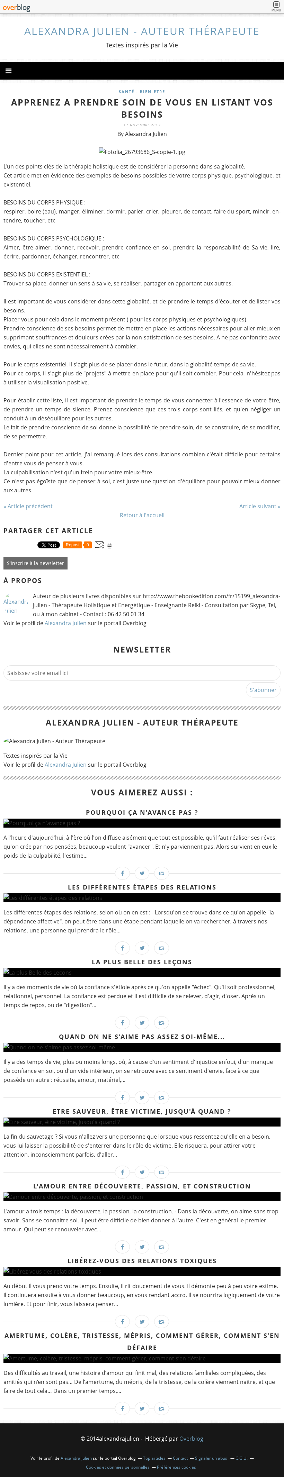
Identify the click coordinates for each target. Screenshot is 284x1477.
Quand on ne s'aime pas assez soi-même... (142, 1036)
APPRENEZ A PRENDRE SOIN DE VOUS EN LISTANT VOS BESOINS (142, 108)
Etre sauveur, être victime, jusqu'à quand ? (142, 1111)
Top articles (154, 1458)
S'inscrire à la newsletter (35, 563)
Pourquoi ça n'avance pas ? (142, 812)
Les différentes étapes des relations (142, 887)
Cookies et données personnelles (118, 1467)
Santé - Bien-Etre (142, 91)
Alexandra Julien (66, 623)
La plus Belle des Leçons (142, 962)
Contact (180, 1458)
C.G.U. (242, 1458)
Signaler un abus (211, 1458)
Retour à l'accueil (142, 515)
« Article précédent (28, 506)
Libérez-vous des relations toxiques (142, 1261)
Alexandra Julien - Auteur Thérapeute (142, 31)
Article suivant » (260, 506)
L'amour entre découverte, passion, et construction (142, 1186)
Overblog (191, 1438)
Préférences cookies (176, 1467)
